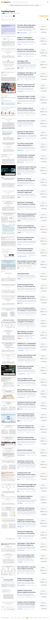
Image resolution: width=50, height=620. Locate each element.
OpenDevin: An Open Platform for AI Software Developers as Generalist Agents (25, 132)
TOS (11, 617)
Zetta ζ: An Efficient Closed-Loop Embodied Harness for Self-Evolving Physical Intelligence (26, 379)
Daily (2, 16)
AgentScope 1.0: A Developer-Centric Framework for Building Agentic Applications (26, 203)
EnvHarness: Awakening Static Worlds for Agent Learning (25, 238)
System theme (6, 617)
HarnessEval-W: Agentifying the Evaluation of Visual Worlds (26, 532)
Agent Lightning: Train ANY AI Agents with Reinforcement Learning (25, 332)
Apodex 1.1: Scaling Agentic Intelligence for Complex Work (25, 38)
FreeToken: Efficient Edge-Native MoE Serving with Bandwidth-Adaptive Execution (26, 26)
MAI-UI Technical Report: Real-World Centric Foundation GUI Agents (25, 556)
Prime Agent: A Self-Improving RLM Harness (24, 62)
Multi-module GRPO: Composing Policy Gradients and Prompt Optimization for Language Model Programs (26, 568)
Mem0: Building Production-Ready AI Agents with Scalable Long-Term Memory (27, 262)
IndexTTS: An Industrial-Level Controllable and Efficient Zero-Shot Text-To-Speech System (26, 426)
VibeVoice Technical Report (24, 450)
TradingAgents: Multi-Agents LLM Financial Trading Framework (26, 73)
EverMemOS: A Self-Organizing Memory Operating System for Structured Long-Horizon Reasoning (25, 509)
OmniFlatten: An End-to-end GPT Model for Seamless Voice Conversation (25, 462)
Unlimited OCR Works (23, 273)
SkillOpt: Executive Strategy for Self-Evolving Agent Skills (25, 579)
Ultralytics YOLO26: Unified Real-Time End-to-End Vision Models (26, 603)
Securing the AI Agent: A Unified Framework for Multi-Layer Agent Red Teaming (26, 97)
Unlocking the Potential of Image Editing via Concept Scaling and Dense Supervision (26, 403)
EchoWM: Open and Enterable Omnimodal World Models (25, 367)
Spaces (40, 617)
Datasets (35, 617)
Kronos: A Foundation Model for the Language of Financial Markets (27, 309)
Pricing (44, 617)
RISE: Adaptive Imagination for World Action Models (24, 497)
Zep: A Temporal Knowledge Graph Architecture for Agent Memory (26, 485)
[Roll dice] (47, 19)
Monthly (10, 16)
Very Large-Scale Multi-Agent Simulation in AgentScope (25, 191)
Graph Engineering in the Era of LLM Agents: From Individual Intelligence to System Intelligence (27, 321)
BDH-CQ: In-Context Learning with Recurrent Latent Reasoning (26, 50)
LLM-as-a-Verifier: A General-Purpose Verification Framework (26, 109)
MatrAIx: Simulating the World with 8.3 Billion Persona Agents (25, 414)
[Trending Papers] (14, 16)
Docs (48, 617)
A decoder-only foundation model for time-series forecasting (26, 356)
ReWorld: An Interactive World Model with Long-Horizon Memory (26, 438)
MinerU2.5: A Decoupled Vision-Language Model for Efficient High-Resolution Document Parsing (27, 227)
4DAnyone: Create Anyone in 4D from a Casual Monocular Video (26, 85)
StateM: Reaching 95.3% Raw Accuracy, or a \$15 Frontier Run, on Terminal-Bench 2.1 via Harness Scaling (27, 285)
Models (30, 617)
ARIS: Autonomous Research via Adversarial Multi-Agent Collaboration (25, 249)
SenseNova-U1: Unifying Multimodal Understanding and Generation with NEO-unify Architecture (26, 179)
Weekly (6, 16)
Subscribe (37, 5)
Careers (23, 617)
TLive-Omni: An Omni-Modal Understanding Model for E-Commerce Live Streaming (25, 144)
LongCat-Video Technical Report (26, 121)
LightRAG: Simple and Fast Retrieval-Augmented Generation (26, 591)
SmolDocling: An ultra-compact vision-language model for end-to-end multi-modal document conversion (26, 297)
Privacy (15, 617)
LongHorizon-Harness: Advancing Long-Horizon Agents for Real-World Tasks (26, 168)
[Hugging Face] (27, 618)
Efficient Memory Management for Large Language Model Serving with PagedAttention (26, 215)
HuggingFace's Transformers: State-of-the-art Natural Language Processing (27, 520)
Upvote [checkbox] (44, 26)
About (19, 617)
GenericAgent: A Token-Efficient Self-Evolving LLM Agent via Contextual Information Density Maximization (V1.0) (26, 544)
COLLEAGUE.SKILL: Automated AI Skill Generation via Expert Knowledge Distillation (26, 156)
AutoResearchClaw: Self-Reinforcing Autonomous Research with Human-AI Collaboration (27, 474)
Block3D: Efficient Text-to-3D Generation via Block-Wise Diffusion (27, 390)
